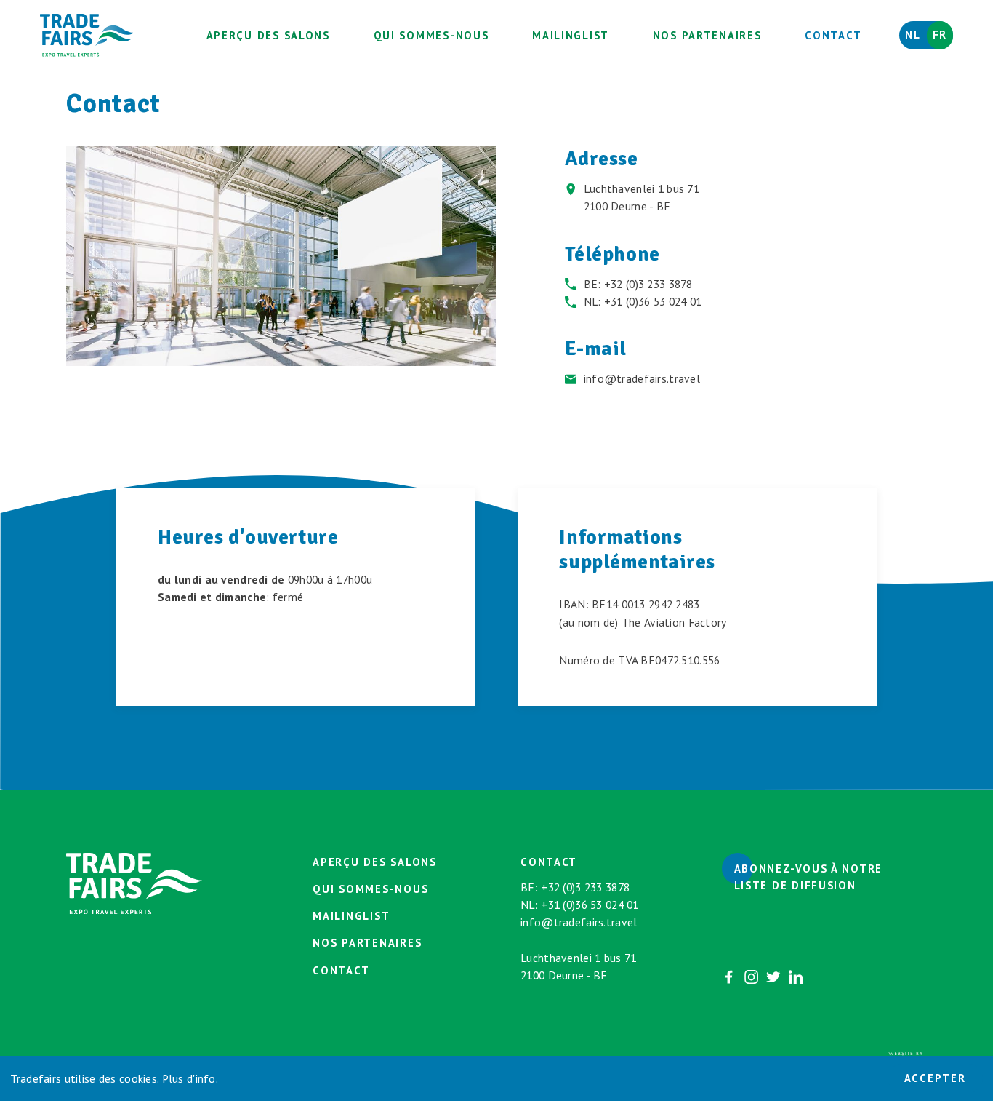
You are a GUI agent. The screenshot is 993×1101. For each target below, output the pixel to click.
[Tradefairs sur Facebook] (729, 977)
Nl (912, 34)
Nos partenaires (707, 35)
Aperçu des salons (268, 35)
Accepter (935, 1078)
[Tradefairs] (87, 35)
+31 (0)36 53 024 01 (652, 301)
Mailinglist (570, 35)
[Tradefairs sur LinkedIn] (796, 977)
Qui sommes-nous (431, 35)
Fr (940, 34)
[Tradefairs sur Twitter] (773, 977)
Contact (833, 35)
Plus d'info (189, 1078)
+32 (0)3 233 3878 (648, 284)
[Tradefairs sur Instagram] (751, 977)
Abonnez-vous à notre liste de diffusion (808, 877)
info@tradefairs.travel (642, 378)
